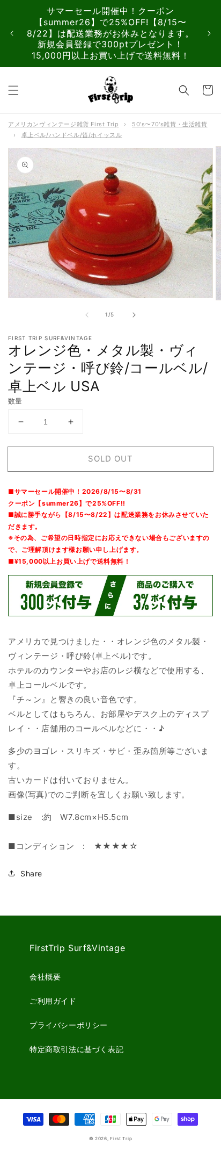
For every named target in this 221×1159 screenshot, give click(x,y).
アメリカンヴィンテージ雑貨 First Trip (63, 124)
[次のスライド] (209, 33)
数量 (15, 401)
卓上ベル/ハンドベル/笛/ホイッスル (71, 135)
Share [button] (31, 873)
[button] (13, 90)
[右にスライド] (134, 315)
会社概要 (45, 976)
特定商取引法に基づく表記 (76, 1049)
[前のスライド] (12, 33)
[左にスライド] (87, 315)
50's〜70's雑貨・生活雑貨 (170, 124)
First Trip (121, 1138)
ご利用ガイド (53, 1000)
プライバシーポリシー (69, 1025)
